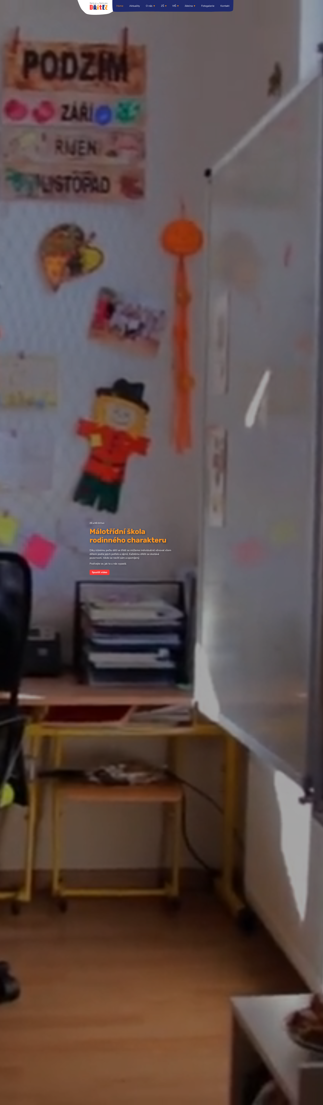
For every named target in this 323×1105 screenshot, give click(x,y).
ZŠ (162, 6)
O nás (149, 6)
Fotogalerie (207, 6)
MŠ (174, 6)
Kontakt (224, 6)
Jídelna (189, 6)
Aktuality (134, 6)
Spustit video (99, 572)
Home (119, 6)
